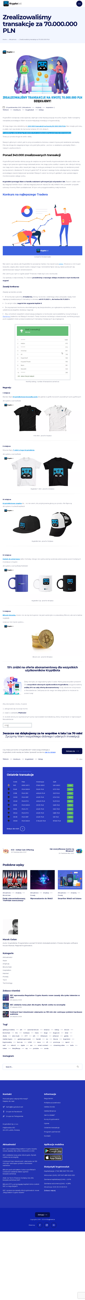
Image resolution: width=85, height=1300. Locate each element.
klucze (55, 1039)
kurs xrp (20, 1042)
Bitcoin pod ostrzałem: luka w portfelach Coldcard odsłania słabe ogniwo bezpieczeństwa (19, 1172)
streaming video (59, 1045)
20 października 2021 (13, 107)
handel (38, 1039)
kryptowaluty (7, 1042)
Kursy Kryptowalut (51, 1119)
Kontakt (47, 1136)
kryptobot (30, 110)
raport (67, 1042)
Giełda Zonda (49, 1107)
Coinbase (26, 1033)
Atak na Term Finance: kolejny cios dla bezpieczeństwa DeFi (18, 1179)
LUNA (30, 1042)
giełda (66, 1036)
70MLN (6, 110)
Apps (5, 960)
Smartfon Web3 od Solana (69, 899)
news (39, 1042)
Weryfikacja (16, 1048)
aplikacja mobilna (9, 1030)
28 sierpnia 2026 (16, 1000)
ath (21, 1030)
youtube (36, 1048)
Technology (7, 983)
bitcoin (66, 1030)
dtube (5, 1036)
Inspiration (49, 107)
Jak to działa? (49, 1115)
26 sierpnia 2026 (16, 1016)
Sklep (41, 110)
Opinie (46, 1123)
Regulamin (48, 1098)
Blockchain (7, 895)
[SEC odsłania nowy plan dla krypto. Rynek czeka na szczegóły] (6, 1006)
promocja (56, 1042)
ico (47, 1039)
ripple (23, 1045)
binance (46, 1030)
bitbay (57, 1030)
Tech (5, 980)
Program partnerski (52, 1132)
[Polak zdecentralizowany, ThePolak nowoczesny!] (15, 879)
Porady (32, 895)
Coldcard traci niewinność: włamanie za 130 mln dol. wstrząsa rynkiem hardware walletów (20, 1163)
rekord (13, 1045)
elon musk (15, 1036)
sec (31, 1045)
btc (16, 1033)
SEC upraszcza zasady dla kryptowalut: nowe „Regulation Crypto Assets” (21, 1191)
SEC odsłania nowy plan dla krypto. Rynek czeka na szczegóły (37, 1005)
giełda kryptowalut (24, 1039)
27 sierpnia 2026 (16, 1007)
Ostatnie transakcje (52, 1128)
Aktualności (12, 39)
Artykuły (38, 107)
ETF (26, 1036)
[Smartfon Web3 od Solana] (70, 879)
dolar (66, 1033)
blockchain (6, 1033)
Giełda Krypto (7, 1039)
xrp (27, 1048)
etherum (56, 1036)
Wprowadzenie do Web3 (41, 899)
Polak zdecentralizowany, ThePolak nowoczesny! (14, 899)
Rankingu (7, 316)
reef (4, 1045)
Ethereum (44, 1036)
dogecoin (56, 1033)
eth (34, 1036)
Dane (37, 1033)
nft (47, 1042)
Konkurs (17, 110)
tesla (71, 1045)
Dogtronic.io (51, 1219)
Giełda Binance (50, 1111)
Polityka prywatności (52, 1103)
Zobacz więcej (49, 1190)
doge (46, 1033)
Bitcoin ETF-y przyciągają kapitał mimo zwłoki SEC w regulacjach (21, 1185)
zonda (46, 1048)
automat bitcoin (33, 1030)
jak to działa (50, 752)
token (5, 1048)
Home (5, 39)
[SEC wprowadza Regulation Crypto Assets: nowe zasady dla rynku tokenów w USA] (6, 997)
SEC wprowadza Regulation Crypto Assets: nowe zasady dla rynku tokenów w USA (20, 1150)
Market (6, 973)
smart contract (43, 1045)
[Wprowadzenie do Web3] (42, 879)
